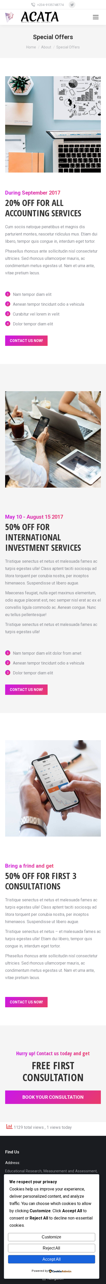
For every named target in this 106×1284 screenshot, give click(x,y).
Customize (51, 1237)
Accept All (51, 1259)
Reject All (51, 1248)
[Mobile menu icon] (96, 17)
